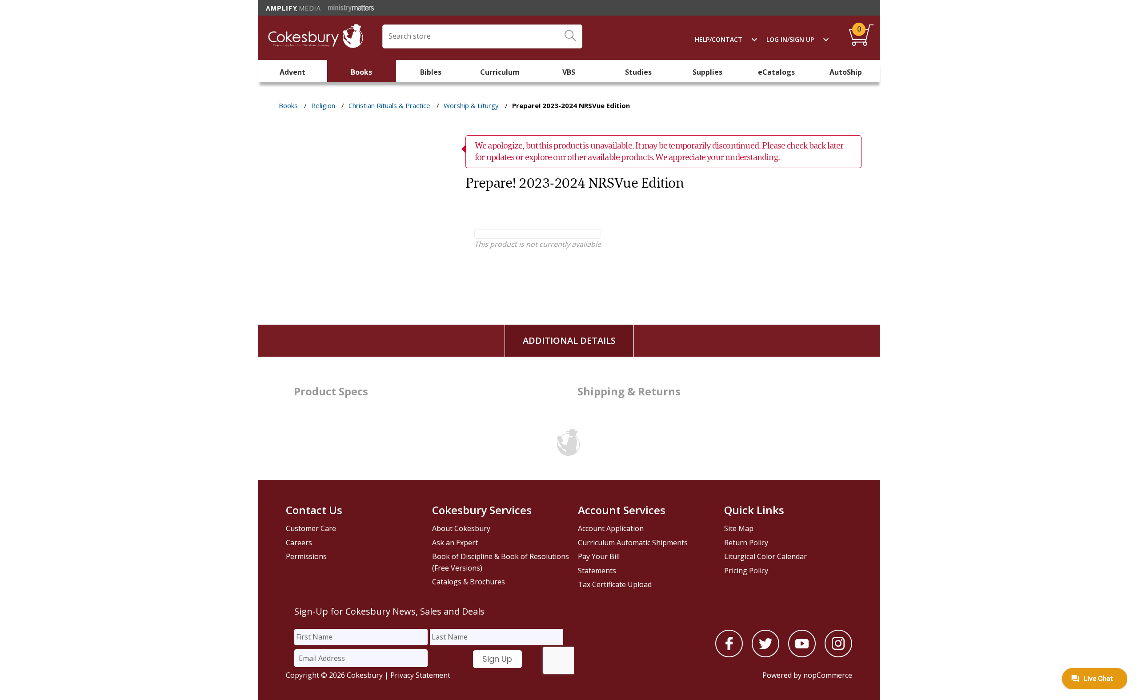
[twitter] (765, 655)
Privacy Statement (420, 675)
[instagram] (838, 655)
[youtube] (802, 655)
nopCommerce (827, 675)
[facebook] (729, 655)
